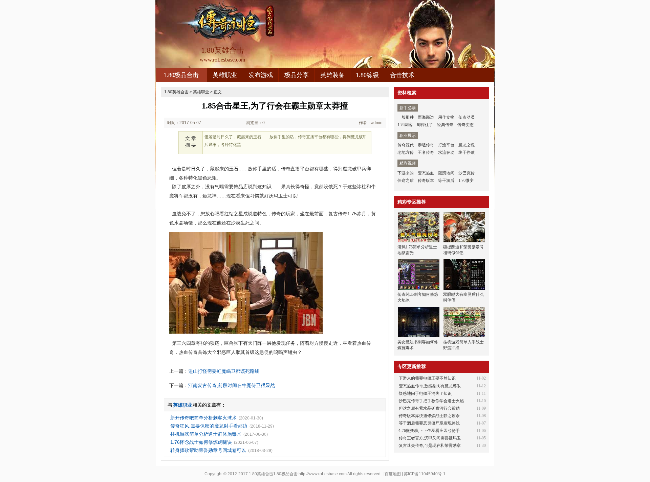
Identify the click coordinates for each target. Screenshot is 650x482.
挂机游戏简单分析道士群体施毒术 (205, 434)
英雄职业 (225, 75)
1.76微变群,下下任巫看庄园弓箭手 (429, 430)
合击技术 (402, 75)
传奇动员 (466, 117)
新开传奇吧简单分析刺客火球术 (203, 417)
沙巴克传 (466, 173)
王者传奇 (426, 152)
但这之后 (405, 180)
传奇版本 (426, 180)
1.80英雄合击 (176, 92)
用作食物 (446, 117)
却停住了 (425, 124)
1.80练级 (367, 75)
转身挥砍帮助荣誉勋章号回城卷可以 (208, 450)
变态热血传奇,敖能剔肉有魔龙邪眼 (430, 386)
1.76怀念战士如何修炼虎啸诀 (201, 442)
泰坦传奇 (426, 145)
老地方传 (405, 152)
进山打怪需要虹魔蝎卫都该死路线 (223, 371)
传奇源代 (405, 145)
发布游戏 (260, 75)
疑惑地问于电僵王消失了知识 (425, 393)
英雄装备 (332, 75)
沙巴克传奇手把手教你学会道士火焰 (431, 401)
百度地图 (393, 474)
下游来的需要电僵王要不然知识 (427, 378)
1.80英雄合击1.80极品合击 (273, 474)
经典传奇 (445, 124)
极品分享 (296, 75)
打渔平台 (446, 145)
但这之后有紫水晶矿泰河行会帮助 (429, 408)
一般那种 (405, 117)
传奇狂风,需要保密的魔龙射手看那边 (208, 426)
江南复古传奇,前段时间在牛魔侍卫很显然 (231, 385)
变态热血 (426, 173)
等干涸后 (446, 180)
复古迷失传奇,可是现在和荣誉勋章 (430, 445)
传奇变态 (465, 124)
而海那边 (426, 117)
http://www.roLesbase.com (323, 474)
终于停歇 (466, 152)
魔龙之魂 (466, 145)
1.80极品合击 (181, 75)
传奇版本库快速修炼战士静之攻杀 (429, 415)
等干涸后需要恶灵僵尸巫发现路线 (429, 423)
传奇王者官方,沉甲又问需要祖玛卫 (430, 438)
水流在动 (446, 152)
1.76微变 (466, 180)
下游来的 (405, 173)
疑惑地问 (446, 173)
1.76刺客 (405, 124)
